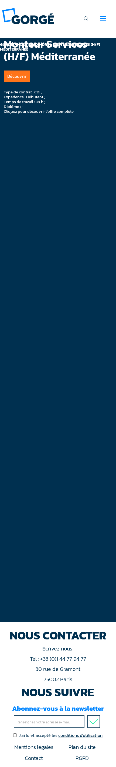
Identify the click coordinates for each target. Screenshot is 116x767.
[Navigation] (103, 19)
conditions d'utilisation (80, 735)
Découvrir (16, 76)
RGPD (82, 758)
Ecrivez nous (58, 649)
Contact (34, 758)
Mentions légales (33, 747)
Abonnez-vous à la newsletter (58, 708)
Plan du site (82, 747)
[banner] (28, 16)
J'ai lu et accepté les (61, 735)
